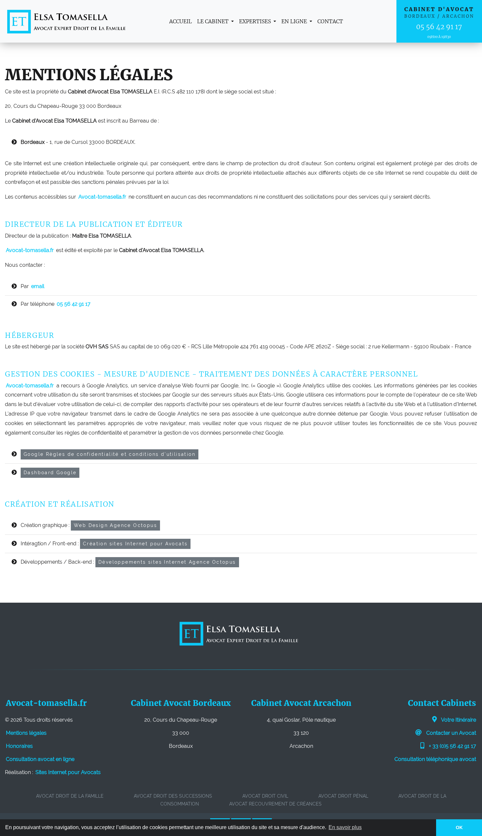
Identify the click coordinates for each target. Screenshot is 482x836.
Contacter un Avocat (450, 733)
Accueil (180, 21)
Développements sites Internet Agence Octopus (167, 562)
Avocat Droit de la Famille (70, 796)
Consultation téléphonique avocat (435, 759)
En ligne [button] (294, 21)
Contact (330, 21)
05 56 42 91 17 (439, 27)
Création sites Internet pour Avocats (135, 543)
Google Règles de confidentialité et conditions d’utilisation (109, 454)
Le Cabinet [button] (213, 21)
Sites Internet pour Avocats (68, 772)
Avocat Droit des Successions (173, 796)
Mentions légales (26, 733)
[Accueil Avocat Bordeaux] (66, 21)
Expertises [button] (255, 21)
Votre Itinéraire (458, 720)
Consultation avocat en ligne (40, 759)
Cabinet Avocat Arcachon (301, 703)
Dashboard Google (50, 472)
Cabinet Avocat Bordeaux (181, 703)
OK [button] (459, 827)
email (37, 286)
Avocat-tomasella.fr (46, 703)
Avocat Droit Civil (265, 796)
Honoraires (19, 746)
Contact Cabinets (442, 703)
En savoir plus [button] (345, 827)
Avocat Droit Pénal (343, 796)
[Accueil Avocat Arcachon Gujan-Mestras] (238, 633)
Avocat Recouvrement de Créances (275, 804)
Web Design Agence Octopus (115, 525)
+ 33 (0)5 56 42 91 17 (452, 746)
